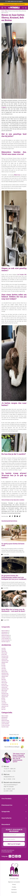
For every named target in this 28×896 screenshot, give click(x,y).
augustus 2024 (4, 676)
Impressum (14, 892)
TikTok (19, 856)
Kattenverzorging (5, 635)
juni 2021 (3, 707)
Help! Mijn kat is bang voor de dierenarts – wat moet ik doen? (13, 610)
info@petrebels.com (9, 776)
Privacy (14, 884)
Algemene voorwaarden (14, 882)
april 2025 (3, 668)
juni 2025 (3, 665)
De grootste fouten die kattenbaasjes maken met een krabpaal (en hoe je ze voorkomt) (13, 577)
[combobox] (13, 835)
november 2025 (4, 657)
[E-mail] (17, 516)
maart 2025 (3, 670)
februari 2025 (4, 671)
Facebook (10, 856)
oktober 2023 (4, 687)
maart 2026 (3, 651)
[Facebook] (12, 516)
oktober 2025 (4, 659)
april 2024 (3, 679)
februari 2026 (4, 652)
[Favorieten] (23, 7)
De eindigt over (14, 4)
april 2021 (3, 709)
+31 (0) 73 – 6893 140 (9, 768)
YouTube (13, 856)
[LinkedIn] (15, 516)
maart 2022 (3, 702)
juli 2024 (3, 677)
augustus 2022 (4, 696)
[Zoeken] (5, 7)
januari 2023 (4, 692)
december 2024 (4, 673)
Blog (6, 11)
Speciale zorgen (5, 641)
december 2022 (4, 693)
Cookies (14, 887)
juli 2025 (3, 663)
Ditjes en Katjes (4, 630)
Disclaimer (14, 889)
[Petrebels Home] (14, 869)
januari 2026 (4, 654)
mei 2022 (3, 701)
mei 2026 (3, 648)
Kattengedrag (4, 632)
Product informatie (5, 640)
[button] (2, 7)
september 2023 (5, 688)
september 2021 (5, 706)
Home (2, 11)
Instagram (16, 856)
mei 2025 (3, 667)
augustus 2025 (4, 662)
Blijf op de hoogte (14, 844)
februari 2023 (4, 690)
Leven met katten (5, 638)
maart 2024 (3, 681)
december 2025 (4, 656)
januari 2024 (4, 684)
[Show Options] (23, 835)
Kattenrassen (4, 633)
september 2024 (5, 674)
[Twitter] (10, 516)
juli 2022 (3, 698)
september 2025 (5, 660)
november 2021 (4, 704)
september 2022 (5, 695)
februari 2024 (4, 682)
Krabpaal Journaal (5, 637)
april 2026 (3, 649)
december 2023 (4, 685)
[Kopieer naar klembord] (19, 516)
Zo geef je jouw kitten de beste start (12, 544)
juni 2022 (3, 699)
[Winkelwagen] (26, 7)
